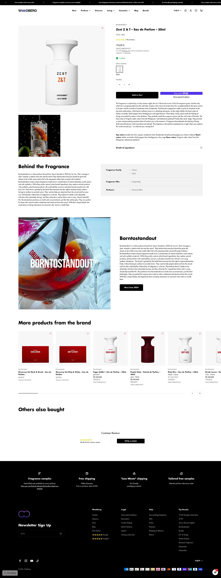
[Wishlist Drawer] (196, 10)
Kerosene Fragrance (186, 542)
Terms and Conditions (129, 515)
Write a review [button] (131, 441)
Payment (152, 527)
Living (109, 10)
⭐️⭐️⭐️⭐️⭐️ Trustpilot (100, 538)
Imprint (123, 531)
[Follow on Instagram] (25, 560)
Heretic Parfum (184, 538)
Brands (146, 10)
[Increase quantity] (129, 84)
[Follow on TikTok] (37, 560)
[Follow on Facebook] (20, 560)
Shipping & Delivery (156, 531)
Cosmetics (123, 10)
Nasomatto (183, 546)
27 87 (181, 519)
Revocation (125, 519)
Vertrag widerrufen (128, 535)
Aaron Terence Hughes (187, 523)
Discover (98, 10)
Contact (94, 515)
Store (94, 523)
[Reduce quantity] (119, 84)
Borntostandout (121, 24)
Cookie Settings (126, 523)
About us (95, 519)
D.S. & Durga (183, 535)
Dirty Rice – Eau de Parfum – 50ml (183, 372)
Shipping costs (126, 50)
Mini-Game (96, 531)
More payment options (181, 97)
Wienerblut (183, 550)
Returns (151, 535)
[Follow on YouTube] (31, 560)
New (74, 10)
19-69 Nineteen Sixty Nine (188, 515)
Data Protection (126, 527)
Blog (136, 10)
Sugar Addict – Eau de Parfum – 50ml (109, 372)
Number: (119, 79)
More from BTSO (131, 287)
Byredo (181, 531)
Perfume (84, 10)
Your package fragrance (157, 515)
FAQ (150, 519)
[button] (121, 39)
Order (151, 523)
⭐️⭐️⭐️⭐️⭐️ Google (100, 535)
